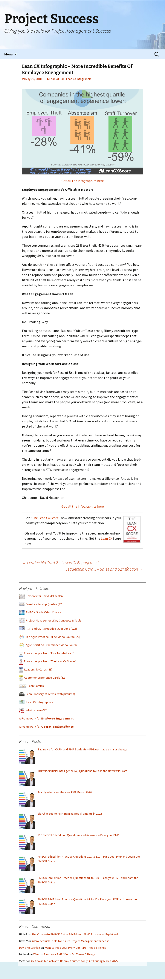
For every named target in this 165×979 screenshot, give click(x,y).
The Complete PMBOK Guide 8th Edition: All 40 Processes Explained (75, 934)
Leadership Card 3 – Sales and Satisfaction (104, 569)
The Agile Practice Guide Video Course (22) (53, 637)
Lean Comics (36, 686)
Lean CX (106, 538)
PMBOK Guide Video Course (43, 612)
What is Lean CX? (36, 710)
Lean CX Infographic (78, 79)
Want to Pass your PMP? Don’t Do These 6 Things (75, 948)
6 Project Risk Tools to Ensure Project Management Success (70, 941)
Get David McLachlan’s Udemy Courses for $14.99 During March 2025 (74, 961)
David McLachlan (29, 948)
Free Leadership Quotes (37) (44, 604)
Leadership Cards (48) (38, 669)
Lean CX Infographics (39, 702)
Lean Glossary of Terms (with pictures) (50, 694)
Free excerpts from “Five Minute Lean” (49, 653)
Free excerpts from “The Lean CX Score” (50, 661)
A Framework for (46, 718)
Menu (8, 54)
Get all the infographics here (82, 181)
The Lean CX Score (45, 518)
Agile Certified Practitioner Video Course (52, 645)
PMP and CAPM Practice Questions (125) (51, 629)
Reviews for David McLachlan (44, 596)
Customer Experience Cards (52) (45, 678)
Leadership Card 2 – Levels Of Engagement (60, 562)
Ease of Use (57, 79)
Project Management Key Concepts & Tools (53, 620)
